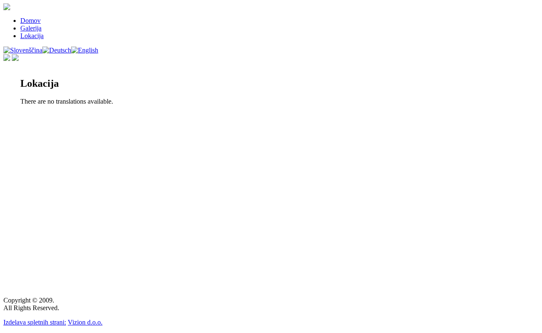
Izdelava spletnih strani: (34, 322)
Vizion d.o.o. (85, 322)
